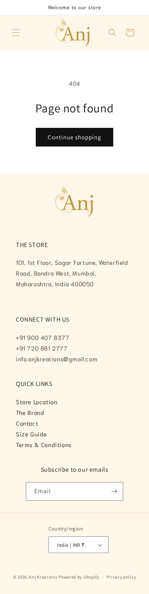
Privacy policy (121, 577)
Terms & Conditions (44, 444)
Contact (27, 423)
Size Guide (31, 434)
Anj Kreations (43, 577)
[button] (16, 32)
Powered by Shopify (78, 577)
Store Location (36, 401)
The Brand (30, 412)
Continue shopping (74, 137)
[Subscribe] (114, 491)
